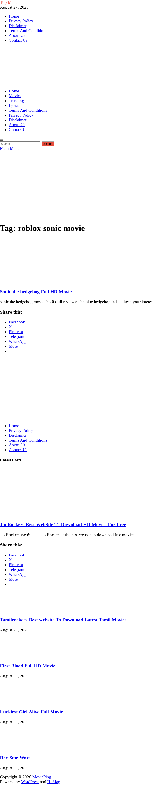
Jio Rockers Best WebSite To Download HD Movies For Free (63, 524)
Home (14, 16)
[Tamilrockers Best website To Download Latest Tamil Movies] (15, 609)
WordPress (30, 781)
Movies (15, 96)
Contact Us (18, 40)
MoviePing (41, 777)
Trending (16, 100)
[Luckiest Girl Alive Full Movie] (15, 701)
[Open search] (2, 140)
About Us (17, 35)
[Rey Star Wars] (15, 747)
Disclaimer (17, 25)
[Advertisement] (84, 183)
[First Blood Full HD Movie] (15, 655)
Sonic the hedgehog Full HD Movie (36, 291)
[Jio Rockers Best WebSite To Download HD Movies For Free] (38, 514)
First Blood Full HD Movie (27, 665)
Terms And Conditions (28, 30)
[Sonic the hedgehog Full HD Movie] (84, 261)
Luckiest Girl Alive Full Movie (31, 711)
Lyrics (14, 105)
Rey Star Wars (15, 757)
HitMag (53, 781)
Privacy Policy (21, 21)
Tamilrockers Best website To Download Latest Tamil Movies (63, 619)
